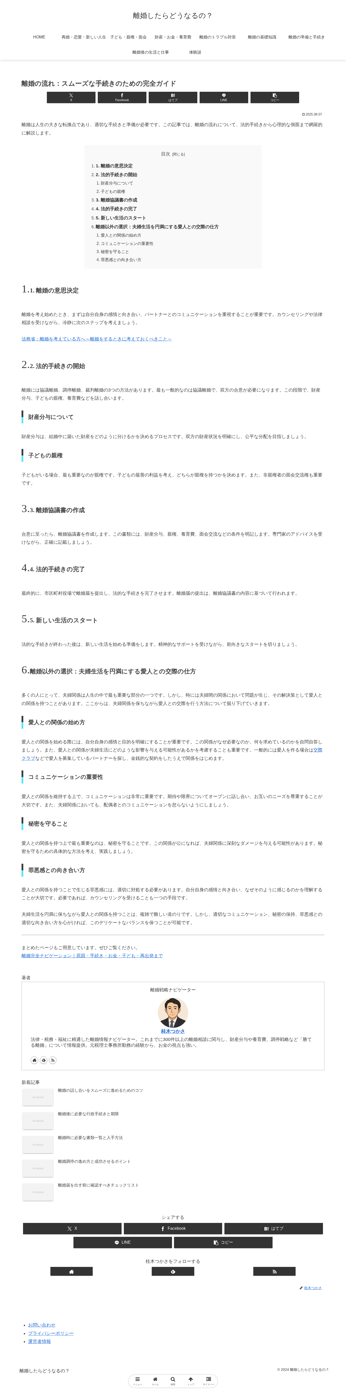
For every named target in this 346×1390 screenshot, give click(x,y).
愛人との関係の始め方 (121, 235)
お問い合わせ (41, 1325)
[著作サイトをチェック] (34, 1060)
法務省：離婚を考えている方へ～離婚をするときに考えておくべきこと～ (97, 338)
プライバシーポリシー (51, 1333)
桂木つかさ (173, 1031)
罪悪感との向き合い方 (121, 259)
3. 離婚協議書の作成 (116, 199)
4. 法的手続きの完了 (116, 208)
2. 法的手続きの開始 (116, 174)
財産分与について (117, 183)
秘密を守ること (115, 251)
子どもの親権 (113, 191)
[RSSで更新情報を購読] (52, 1060)
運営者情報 (39, 1341)
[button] (275, 97)
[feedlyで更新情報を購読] (43, 1060)
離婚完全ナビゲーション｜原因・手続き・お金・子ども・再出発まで (92, 955)
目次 (165, 153)
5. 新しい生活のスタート (121, 217)
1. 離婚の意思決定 (114, 165)
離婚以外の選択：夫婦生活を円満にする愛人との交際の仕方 (157, 226)
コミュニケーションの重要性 (127, 243)
